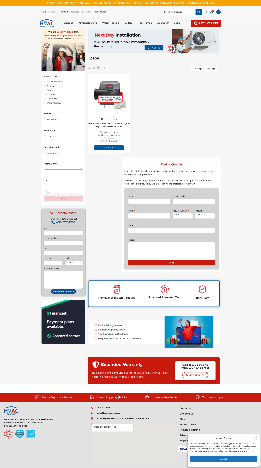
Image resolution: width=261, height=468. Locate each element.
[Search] (199, 12)
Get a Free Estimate (63, 291)
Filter (63, 198)
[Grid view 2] (94, 67)
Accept (223, 458)
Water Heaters (54, 102)
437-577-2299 (208, 23)
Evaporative (52, 153)
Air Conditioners (54, 81)
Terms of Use (187, 424)
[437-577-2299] (53, 222)
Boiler (49, 90)
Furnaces (51, 94)
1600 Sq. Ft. (52, 136)
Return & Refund (189, 429)
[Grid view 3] (98, 67)
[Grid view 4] (103, 67)
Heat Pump (52, 98)
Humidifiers (114, 135)
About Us (185, 408)
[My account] (206, 12)
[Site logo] (47, 23)
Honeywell (52, 119)
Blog (182, 419)
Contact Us (186, 413)
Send (171, 262)
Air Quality (51, 85)
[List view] (89, 67)
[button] (255, 438)
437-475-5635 (19, 426)
